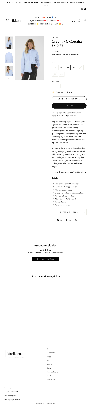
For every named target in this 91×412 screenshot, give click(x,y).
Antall (55, 81)
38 (68, 67)
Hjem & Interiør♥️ (38, 21)
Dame (49, 368)
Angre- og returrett (11, 392)
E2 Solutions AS (50, 403)
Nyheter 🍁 (40, 17)
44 (55, 74)
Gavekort (50, 376)
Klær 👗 (50, 17)
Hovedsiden (51, 380)
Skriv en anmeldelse (45, 259)
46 (61, 74)
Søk (48, 360)
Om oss (49, 349)
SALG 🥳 (57, 24)
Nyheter (49, 364)
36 (61, 67)
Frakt (64, 54)
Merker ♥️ (54, 21)
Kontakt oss (51, 353)
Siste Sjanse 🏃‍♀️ (46, 24)
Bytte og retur (69, 212)
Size (54, 63)
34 (55, 67)
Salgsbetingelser (10, 396)
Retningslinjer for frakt (12, 399)
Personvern (8, 388)
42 (80, 67)
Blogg (49, 356)
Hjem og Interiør (53, 372)
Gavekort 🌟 (33, 24)
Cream (55, 37)
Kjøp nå (69, 106)
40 (74, 67)
